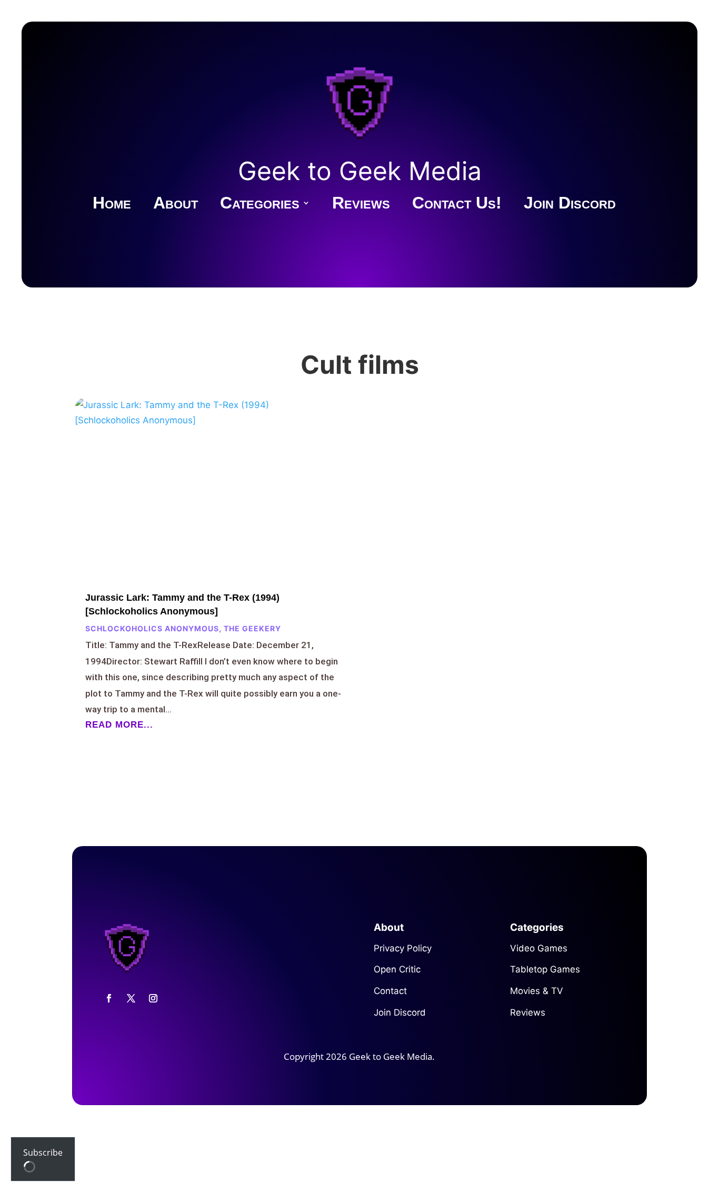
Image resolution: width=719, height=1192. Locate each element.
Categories (259, 205)
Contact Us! (457, 205)
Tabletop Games (545, 969)
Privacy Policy (403, 948)
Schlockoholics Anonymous (152, 628)
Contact (390, 991)
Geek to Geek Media (360, 170)
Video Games (538, 948)
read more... (119, 725)
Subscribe (43, 1152)
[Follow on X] (131, 998)
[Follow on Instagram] (153, 998)
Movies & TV (536, 991)
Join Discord (570, 205)
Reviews (361, 205)
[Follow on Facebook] (109, 998)
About (175, 205)
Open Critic (397, 969)
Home (112, 205)
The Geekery (252, 628)
